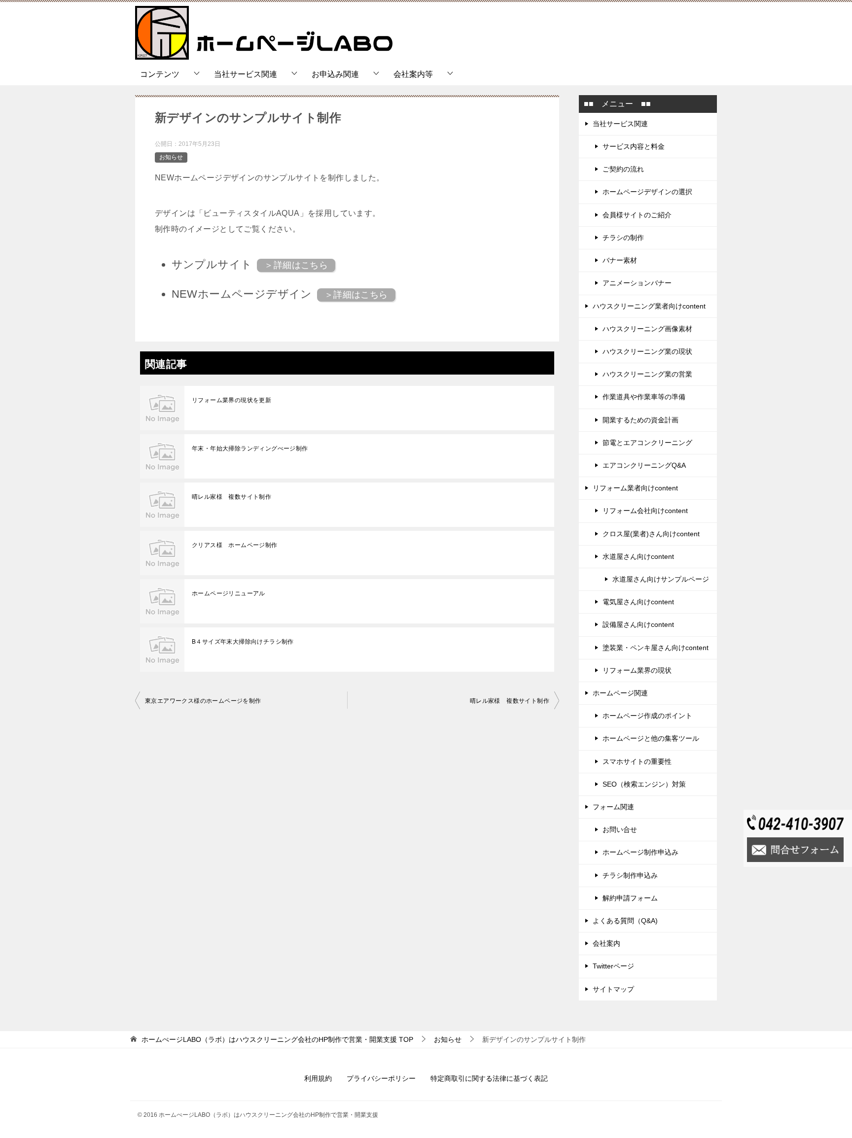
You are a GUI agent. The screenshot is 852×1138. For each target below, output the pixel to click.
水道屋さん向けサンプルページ (660, 579)
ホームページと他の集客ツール (651, 738)
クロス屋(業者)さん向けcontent (651, 534)
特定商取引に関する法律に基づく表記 (489, 1078)
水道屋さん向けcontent (638, 556)
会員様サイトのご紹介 (637, 215)
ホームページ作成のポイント (647, 716)
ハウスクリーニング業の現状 (647, 351)
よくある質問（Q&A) (625, 921)
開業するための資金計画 (640, 420)
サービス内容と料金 (634, 146)
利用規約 (318, 1078)
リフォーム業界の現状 (637, 670)
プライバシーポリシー (381, 1078)
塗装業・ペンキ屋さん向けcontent (656, 648)
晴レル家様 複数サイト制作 (231, 496)
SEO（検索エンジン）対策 (644, 784)
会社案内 (606, 943)
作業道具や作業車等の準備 (644, 397)
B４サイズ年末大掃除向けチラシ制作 (243, 641)
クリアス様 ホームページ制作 (235, 545)
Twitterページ (613, 966)
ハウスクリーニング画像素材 (647, 329)
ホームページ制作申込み (640, 852)
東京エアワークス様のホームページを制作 (203, 700)
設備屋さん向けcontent (638, 624)
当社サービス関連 (245, 74)
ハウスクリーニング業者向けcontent (649, 306)
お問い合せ (620, 829)
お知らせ (171, 157)
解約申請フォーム (630, 898)
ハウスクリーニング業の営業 (647, 374)
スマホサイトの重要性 (637, 761)
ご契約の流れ (623, 169)
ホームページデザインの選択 (647, 192)
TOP (277, 1039)
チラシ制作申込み (630, 875)
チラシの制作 (623, 237)
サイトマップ (613, 989)
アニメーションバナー (637, 283)
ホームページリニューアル (228, 593)
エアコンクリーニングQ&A (644, 465)
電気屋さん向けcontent (638, 602)
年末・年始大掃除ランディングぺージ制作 (250, 448)
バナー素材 (620, 260)
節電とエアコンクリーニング (647, 443)
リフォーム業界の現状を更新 (231, 400)
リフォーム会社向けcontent (645, 511)
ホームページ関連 (620, 693)
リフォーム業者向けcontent (635, 488)
